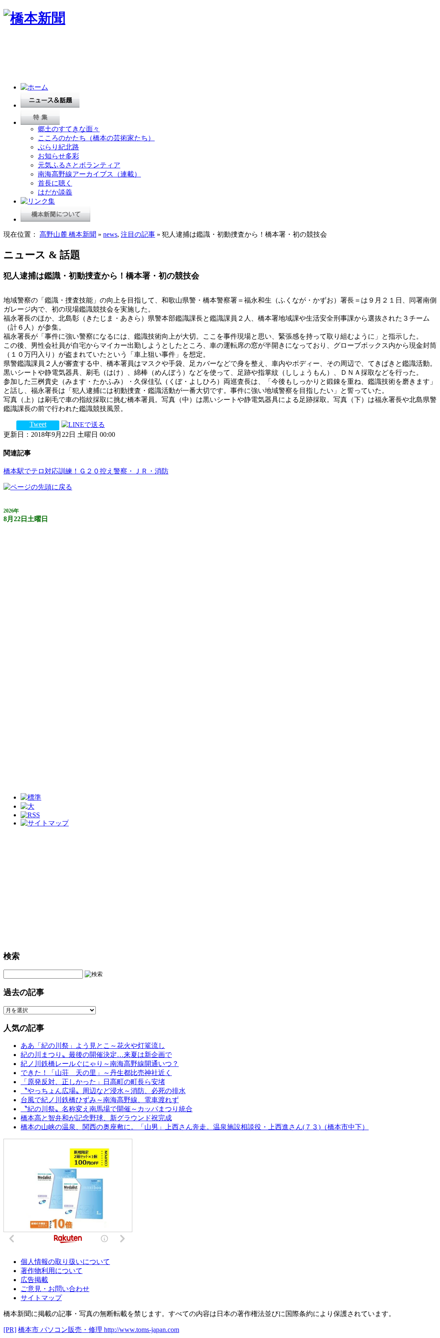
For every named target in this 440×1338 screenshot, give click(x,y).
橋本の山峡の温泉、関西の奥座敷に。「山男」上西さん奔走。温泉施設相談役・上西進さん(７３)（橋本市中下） (195, 1127)
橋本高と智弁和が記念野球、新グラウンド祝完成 (96, 1118)
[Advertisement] (159, 56)
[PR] (9, 1329)
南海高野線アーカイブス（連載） (89, 174)
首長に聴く (55, 183)
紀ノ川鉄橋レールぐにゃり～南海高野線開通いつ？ (100, 1063)
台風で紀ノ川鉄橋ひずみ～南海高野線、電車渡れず (100, 1099)
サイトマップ (41, 1297)
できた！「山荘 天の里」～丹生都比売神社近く (96, 1072)
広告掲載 (34, 1279)
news (110, 234)
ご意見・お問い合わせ (55, 1288)
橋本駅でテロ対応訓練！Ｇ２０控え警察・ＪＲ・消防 (85, 471)
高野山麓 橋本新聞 (68, 234)
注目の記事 (138, 234)
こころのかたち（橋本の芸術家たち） (96, 138)
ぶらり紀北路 (58, 147)
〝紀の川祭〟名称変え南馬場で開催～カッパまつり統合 (106, 1108)
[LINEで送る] (83, 424)
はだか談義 (55, 192)
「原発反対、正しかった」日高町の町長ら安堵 (93, 1081)
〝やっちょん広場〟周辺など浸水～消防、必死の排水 (103, 1090)
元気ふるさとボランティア (79, 165)
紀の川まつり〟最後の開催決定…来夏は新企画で (96, 1054)
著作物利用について (51, 1270)
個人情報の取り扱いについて (65, 1261)
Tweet (38, 424)
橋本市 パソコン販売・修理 (61, 1329)
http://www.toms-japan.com (141, 1329)
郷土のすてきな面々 (69, 129)
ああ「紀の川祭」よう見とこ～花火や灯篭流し (93, 1045)
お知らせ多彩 (58, 156)
